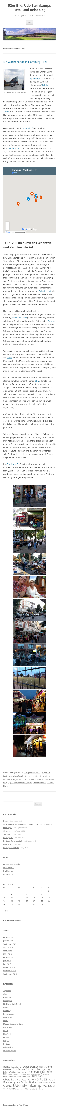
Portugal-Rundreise (11, 847)
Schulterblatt (45, 291)
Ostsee (6, 1037)
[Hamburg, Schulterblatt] (29, 610)
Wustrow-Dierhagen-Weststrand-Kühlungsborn (22, 824)
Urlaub (46, 1086)
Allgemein (46, 772)
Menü (29, 22)
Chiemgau (7, 831)
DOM (37, 381)
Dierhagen (7, 1000)
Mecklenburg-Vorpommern (40, 1074)
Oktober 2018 (8, 957)
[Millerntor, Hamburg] (29, 678)
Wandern (8, 1088)
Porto (30, 1079)
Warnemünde (19, 1089)
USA (52, 1086)
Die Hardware (8, 871)
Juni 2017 (7, 964)
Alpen (5, 994)
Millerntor (22, 782)
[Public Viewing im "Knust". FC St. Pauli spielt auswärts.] (29, 655)
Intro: (5, 821)
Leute (5, 776)
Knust (9, 357)
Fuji (39, 1069)
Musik (29, 782)
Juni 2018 (7, 960)
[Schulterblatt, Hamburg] (29, 632)
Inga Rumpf (35, 78)
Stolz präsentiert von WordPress (15, 1105)
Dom (24, 779)
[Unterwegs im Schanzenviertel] (29, 541)
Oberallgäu (7, 827)
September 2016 (10, 974)
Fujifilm (44, 1069)
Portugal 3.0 (8, 837)
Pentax (24, 1080)
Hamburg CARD (15, 148)
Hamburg (7, 1010)
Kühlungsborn (9, 1014)
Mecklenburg (25, 1074)
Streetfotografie (41, 776)
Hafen (5, 1007)
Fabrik (45, 85)
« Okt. (5, 911)
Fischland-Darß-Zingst (12, 1004)
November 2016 (9, 970)
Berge (6, 1066)
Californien (7, 997)
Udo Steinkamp (27, 1085)
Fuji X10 (50, 1069)
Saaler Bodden (29, 1082)
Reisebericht (30, 776)
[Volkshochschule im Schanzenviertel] (29, 496)
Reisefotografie (12, 1082)
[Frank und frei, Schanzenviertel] (29, 746)
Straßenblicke (8, 867)
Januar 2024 (8, 940)
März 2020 (7, 950)
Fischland (31, 1069)
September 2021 (10, 944)
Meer (14, 1076)
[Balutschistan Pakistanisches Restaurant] (29, 564)
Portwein (52, 1080)
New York (7, 844)
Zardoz (51, 321)
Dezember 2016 (9, 967)
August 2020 (8, 947)
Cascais (13, 1067)
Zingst (39, 1088)
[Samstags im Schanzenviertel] (29, 519)
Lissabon (17, 1074)
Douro (9, 1069)
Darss (26, 1066)
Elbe (28, 779)
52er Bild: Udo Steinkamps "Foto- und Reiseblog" (29, 7)
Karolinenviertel (19, 317)
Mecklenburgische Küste (13, 1024)
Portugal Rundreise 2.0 (12, 841)
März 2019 (7, 954)
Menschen (13, 776)
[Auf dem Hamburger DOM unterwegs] (29, 701)
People (21, 776)
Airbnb (6, 111)
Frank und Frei (13, 464)
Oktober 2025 (8, 937)
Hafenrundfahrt (22, 1072)
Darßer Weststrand (41, 1066)
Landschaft (7, 1017)
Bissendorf (28, 128)
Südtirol (6, 834)
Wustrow (30, 1088)
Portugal (6, 1044)
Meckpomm (7, 1076)
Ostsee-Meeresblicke (11, 864)
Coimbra (19, 1067)
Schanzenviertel (39, 782)
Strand (52, 1082)
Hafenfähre (12, 1072)
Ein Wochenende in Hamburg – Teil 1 (26, 62)
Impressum (8, 874)
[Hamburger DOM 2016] (29, 723)
